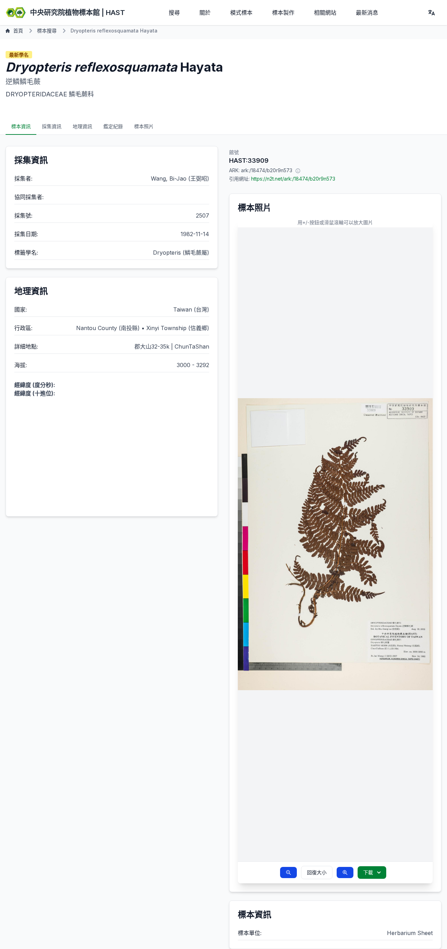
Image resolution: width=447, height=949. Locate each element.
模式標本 (241, 12)
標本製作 (283, 12)
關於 (205, 12)
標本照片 (144, 126)
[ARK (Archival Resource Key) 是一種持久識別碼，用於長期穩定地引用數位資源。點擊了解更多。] (298, 170)
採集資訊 (51, 126)
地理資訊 (82, 126)
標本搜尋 (47, 31)
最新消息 (367, 12)
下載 (368, 872)
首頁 (18, 31)
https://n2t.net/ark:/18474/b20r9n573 (293, 179)
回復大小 (317, 872)
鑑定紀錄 (113, 126)
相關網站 (325, 12)
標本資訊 (21, 126)
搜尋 (174, 12)
